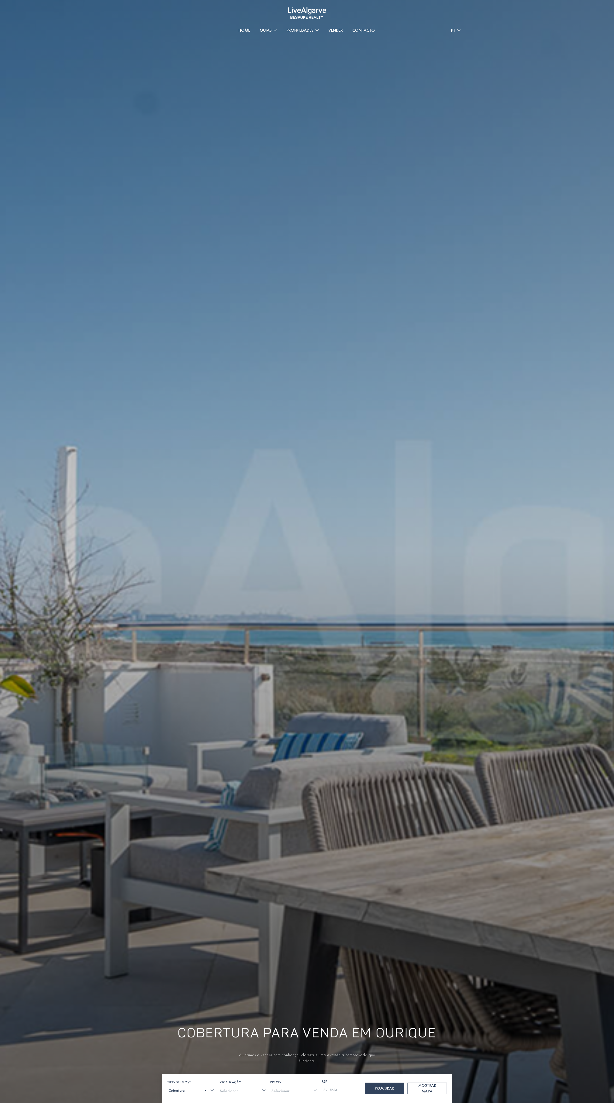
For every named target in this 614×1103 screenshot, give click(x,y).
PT (453, 30)
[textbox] (170, 1091)
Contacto (363, 30)
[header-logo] (307, 13)
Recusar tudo (567, 1068)
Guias (266, 30)
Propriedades (300, 30)
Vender (335, 30)
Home (244, 30)
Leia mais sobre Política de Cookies (38, 1064)
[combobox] (191, 1090)
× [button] (604, 1052)
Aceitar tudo (487, 1068)
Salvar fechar (427, 1067)
